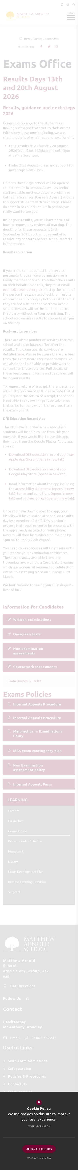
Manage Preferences (39, 1157)
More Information (39, 1126)
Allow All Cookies (39, 1149)
